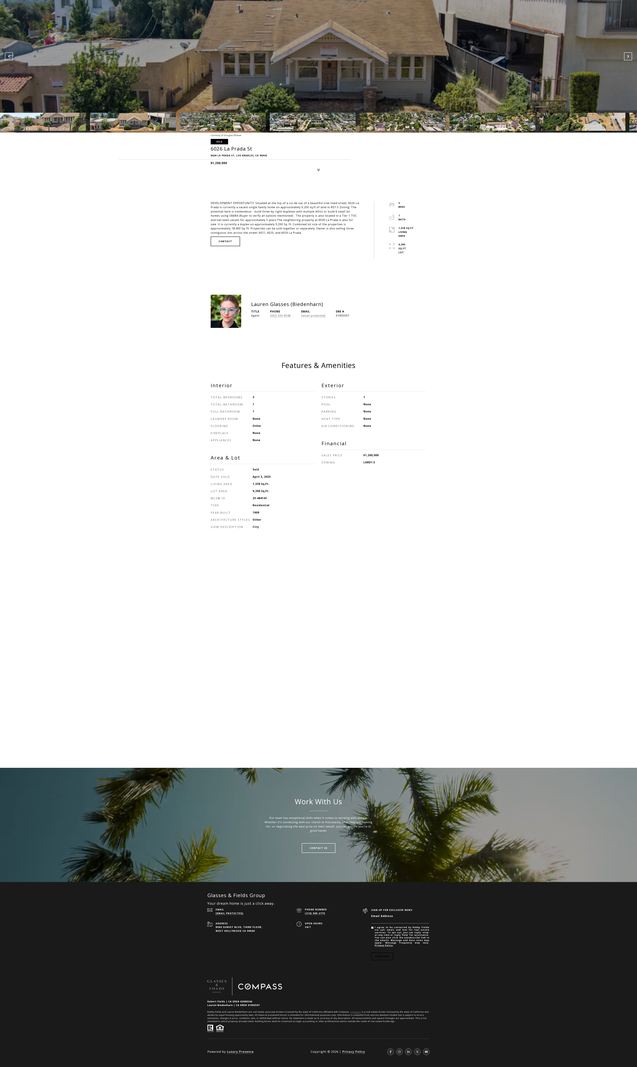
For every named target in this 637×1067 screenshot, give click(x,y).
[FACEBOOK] (390, 1051)
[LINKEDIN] (408, 1051)
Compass (355, 1011)
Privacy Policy (384, 945)
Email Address (382, 916)
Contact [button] (225, 241)
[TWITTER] (417, 1051)
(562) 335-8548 (280, 315)
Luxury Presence (240, 1052)
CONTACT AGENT (379, 314)
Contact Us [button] (318, 848)
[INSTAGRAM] (399, 1051)
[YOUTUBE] (426, 1051)
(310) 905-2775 (315, 913)
